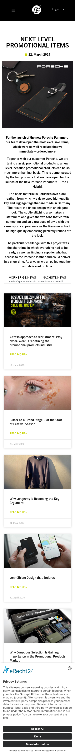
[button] (13, 10)
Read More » (18, 354)
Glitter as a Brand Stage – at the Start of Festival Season (36, 421)
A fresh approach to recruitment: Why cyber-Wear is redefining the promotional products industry (36, 340)
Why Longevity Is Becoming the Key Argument (34, 500)
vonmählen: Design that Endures (32, 577)
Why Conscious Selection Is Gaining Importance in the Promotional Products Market (38, 656)
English (56, 9)
